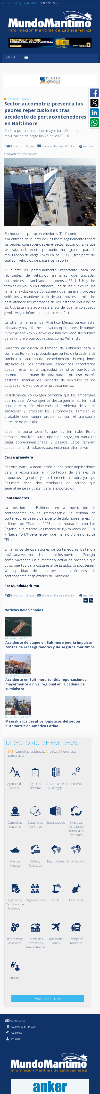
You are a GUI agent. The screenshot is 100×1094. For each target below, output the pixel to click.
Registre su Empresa (47, 998)
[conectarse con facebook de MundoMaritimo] (94, 92)
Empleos (15, 1038)
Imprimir (88, 146)
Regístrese (16, 1032)
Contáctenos (17, 1020)
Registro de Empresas (22, 1026)
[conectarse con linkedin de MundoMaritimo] (94, 112)
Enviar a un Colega (22, 146)
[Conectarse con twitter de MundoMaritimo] (94, 102)
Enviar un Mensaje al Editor (58, 146)
